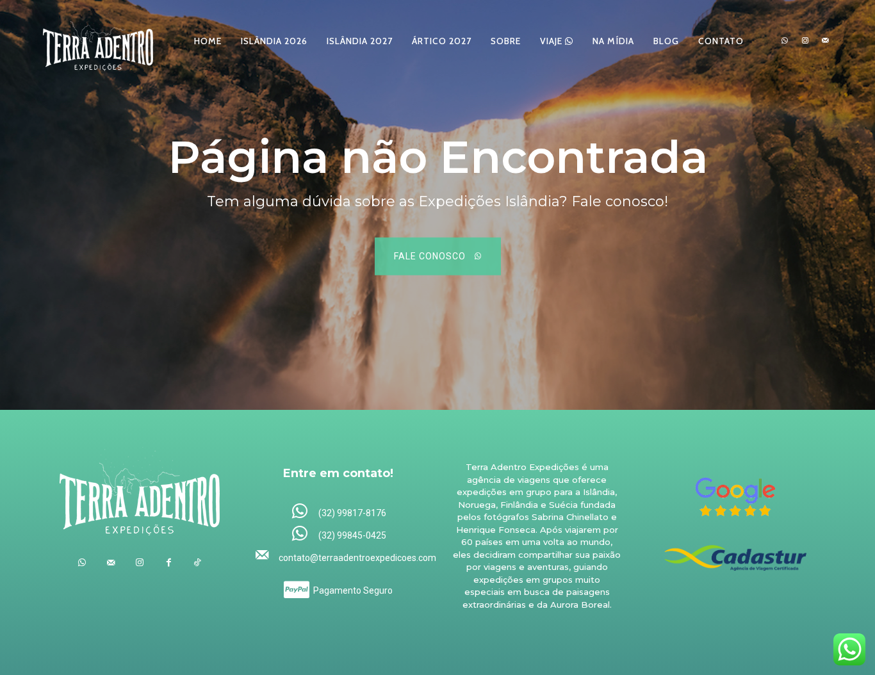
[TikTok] (197, 562)
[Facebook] (169, 562)
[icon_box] (338, 512)
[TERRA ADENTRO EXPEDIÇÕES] (98, 40)
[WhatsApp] (785, 41)
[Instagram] (805, 41)
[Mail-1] (825, 41)
